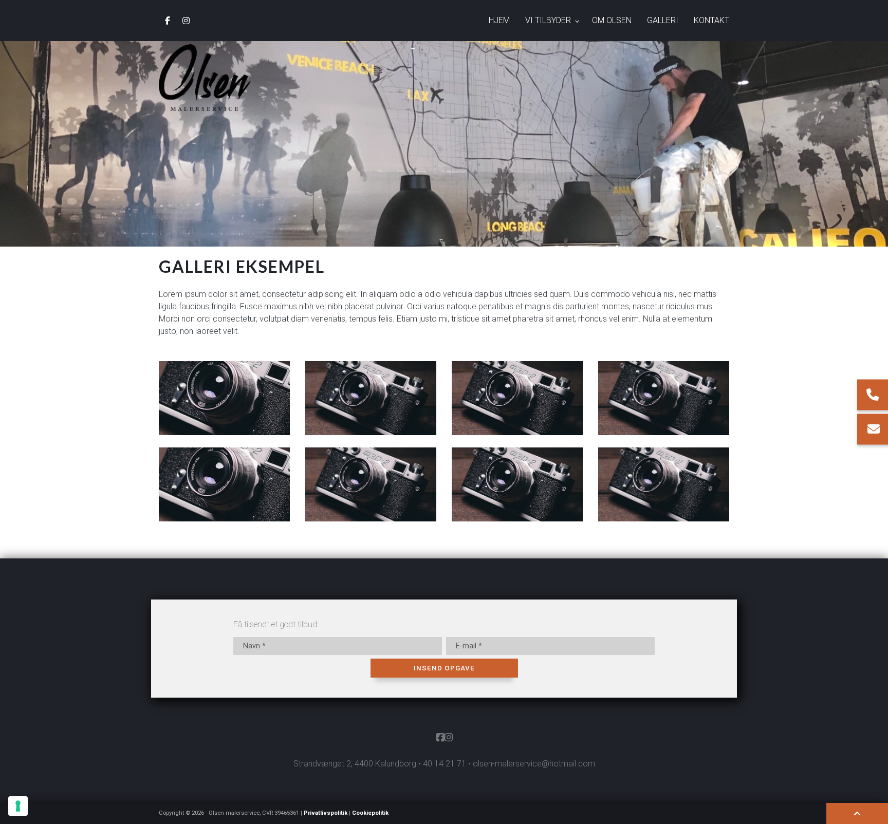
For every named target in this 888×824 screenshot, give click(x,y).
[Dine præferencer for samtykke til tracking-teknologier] (18, 806)
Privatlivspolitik (325, 813)
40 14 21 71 (444, 764)
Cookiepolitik (370, 813)
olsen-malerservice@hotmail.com (534, 764)
